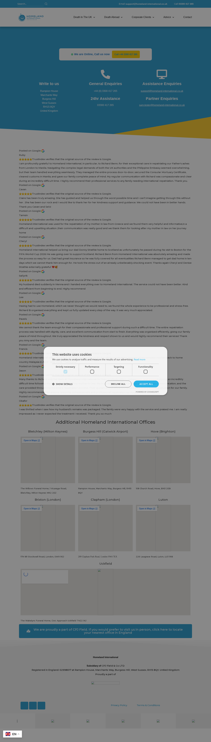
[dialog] (105, 371)
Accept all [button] (146, 383)
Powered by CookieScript (147, 392)
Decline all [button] (118, 383)
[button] (62, 384)
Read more (139, 359)
